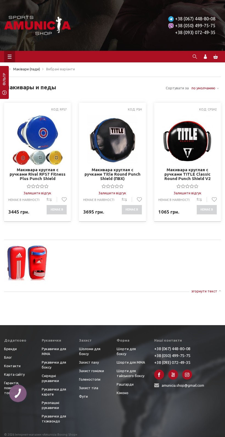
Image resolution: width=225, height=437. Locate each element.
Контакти (12, 366)
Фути (83, 396)
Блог (8, 357)
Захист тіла (88, 388)
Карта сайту (14, 374)
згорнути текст (204, 291)
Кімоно (122, 393)
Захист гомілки (91, 371)
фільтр (4, 81)
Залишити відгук (37, 193)
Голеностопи (89, 379)
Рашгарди (125, 384)
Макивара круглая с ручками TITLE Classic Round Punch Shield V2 (187, 174)
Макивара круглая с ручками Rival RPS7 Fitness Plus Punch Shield (38, 174)
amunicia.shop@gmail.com (183, 385)
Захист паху (89, 362)
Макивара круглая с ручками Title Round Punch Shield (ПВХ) (112, 174)
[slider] (38, 186)
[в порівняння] (52, 199)
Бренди (10, 349)
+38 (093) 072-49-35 (195, 32)
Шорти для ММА (131, 362)
